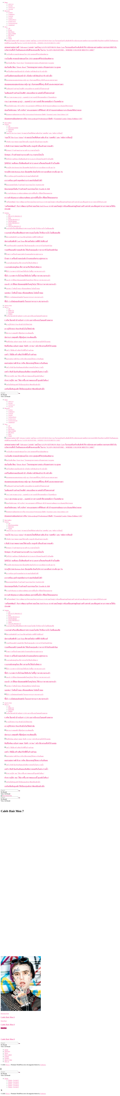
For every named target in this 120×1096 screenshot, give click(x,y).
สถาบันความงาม (12, 21)
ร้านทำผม (10, 12)
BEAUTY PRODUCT (15, 216)
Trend (10, 38)
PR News (11, 35)
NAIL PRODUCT (13, 223)
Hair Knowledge (13, 128)
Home (6, 2)
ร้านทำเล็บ (10, 16)
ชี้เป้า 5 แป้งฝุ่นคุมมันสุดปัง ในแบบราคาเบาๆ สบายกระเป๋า (26, 301)
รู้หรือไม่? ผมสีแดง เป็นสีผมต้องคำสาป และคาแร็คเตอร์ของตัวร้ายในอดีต (32, 163)
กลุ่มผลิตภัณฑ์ (11, 25)
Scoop (10, 131)
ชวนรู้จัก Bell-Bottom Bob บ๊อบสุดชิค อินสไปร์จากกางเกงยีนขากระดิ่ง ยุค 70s (33, 172)
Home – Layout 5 (13, 1087)
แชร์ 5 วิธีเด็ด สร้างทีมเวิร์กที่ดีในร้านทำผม (20, 354)
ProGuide (11, 312)
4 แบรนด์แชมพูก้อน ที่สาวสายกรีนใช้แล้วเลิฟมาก (23, 267)
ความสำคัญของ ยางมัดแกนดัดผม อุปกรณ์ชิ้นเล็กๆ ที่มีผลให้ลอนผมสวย (31, 198)
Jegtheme (43, 1065)
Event (10, 30)
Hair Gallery (8, 122)
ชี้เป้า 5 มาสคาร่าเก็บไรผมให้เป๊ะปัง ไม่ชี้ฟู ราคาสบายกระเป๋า (27, 276)
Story (9, 37)
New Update (12, 33)
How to (6, 307)
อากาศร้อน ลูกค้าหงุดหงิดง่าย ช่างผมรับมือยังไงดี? (23, 180)
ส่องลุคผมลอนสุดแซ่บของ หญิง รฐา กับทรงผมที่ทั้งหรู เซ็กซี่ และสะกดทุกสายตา (34, 84)
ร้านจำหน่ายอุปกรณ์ (12, 23)
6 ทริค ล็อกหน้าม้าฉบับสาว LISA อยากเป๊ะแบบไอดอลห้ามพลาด (28, 320)
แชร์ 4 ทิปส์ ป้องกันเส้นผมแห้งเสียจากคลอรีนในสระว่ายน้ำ (26, 372)
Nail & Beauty (12, 221)
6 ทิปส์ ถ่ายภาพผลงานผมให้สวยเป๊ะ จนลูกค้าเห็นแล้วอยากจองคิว (28, 146)
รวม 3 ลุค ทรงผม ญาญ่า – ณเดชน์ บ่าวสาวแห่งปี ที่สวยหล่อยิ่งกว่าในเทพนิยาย (33, 101)
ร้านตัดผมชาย (11, 14)
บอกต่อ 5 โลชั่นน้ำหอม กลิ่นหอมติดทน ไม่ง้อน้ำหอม (23, 293)
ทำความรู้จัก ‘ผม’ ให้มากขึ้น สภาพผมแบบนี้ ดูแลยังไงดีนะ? (26, 380)
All (9, 28)
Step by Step (8, 305)
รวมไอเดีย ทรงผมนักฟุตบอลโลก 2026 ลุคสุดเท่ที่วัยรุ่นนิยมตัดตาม (29, 59)
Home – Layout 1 (13, 1080)
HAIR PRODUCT (14, 219)
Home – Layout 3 (13, 1083)
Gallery (10, 9)
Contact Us (11, 7)
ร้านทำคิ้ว (10, 18)
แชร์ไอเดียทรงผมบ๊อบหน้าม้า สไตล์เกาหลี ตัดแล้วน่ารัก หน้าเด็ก (28, 76)
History (10, 5)
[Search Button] (19, 393)
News (6, 27)
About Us (10, 4)
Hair (9, 218)
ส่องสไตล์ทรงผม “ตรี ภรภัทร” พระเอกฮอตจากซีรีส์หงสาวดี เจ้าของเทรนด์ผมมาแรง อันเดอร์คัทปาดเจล (42, 110)
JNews (8, 1065)
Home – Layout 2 (13, 1082)
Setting (10, 314)
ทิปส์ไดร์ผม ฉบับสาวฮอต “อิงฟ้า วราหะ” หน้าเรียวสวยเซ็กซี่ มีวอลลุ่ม (30, 346)
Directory (7, 11)
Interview (11, 129)
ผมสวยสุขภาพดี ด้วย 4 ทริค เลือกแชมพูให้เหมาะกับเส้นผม (26, 363)
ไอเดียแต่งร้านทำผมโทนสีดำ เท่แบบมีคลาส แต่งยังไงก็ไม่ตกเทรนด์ (29, 93)
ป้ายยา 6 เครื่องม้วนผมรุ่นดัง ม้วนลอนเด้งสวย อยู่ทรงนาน (26, 258)
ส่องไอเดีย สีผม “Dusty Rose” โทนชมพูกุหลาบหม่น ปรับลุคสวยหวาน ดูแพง (32, 67)
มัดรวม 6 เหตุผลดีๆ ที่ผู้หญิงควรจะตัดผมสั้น (20, 337)
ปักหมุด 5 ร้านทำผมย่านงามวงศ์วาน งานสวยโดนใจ (24, 155)
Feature (6, 124)
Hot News (11, 32)
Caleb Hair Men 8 (8, 1039)
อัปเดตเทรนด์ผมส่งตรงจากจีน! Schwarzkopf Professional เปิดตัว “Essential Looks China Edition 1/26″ (43, 119)
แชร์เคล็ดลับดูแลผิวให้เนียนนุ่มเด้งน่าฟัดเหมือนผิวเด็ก (24, 389)
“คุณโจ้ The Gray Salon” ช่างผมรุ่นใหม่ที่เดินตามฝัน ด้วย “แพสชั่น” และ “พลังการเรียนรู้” (38, 137)
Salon (10, 224)
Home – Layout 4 (13, 1085)
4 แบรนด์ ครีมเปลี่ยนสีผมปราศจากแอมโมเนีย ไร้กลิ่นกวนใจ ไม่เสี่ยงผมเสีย (32, 233)
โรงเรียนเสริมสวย (12, 19)
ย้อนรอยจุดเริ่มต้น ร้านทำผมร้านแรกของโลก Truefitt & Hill (27, 189)
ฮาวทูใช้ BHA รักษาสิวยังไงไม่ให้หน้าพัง (19, 329)
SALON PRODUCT (14, 226)
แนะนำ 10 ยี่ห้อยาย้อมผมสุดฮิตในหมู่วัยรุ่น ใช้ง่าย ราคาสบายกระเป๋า (30, 284)
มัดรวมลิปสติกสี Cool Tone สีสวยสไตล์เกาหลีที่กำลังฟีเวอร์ (26, 241)
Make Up (11, 310)
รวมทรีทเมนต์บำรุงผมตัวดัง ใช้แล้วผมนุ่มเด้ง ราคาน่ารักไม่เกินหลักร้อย (31, 250)
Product (6, 213)
